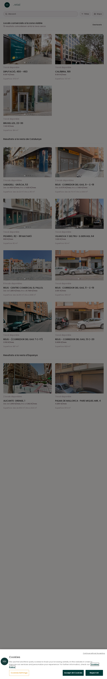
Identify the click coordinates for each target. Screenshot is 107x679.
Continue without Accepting (94, 653)
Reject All (94, 672)
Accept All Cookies (73, 672)
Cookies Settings (19, 672)
